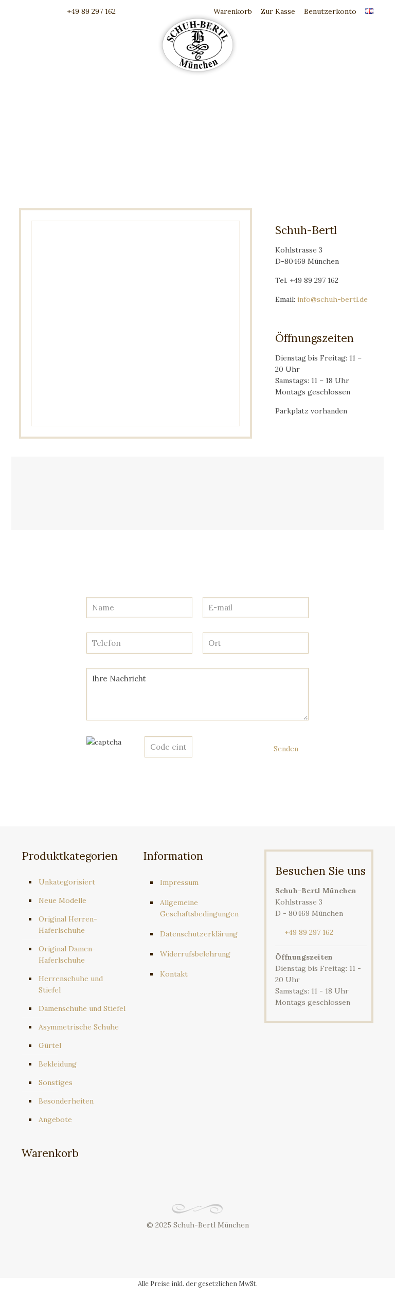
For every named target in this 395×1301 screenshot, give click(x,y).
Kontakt (174, 974)
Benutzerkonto (330, 11)
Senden (286, 748)
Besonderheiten (66, 1101)
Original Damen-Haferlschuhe (67, 954)
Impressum (179, 882)
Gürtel (50, 1045)
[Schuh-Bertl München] (197, 44)
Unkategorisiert (67, 882)
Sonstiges (56, 1082)
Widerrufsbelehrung (195, 954)
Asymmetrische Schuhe (79, 1027)
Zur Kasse (278, 11)
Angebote (55, 1119)
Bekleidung (58, 1064)
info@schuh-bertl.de (332, 299)
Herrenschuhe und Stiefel (71, 984)
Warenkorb (231, 11)
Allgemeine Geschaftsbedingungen (199, 908)
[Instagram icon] (208, 1241)
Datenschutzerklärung (199, 933)
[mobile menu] (357, 43)
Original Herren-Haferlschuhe (68, 924)
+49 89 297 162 (91, 11)
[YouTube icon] (198, 1241)
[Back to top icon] (345, 1280)
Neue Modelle (62, 900)
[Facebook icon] (187, 1241)
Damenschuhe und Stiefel (82, 1008)
